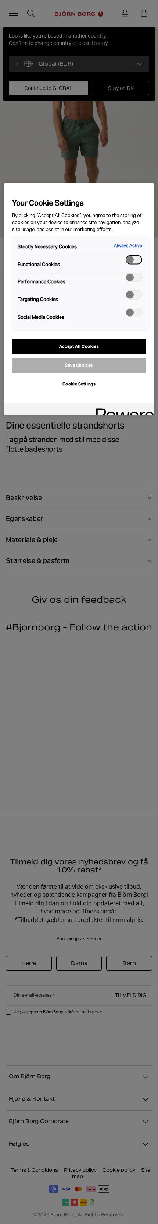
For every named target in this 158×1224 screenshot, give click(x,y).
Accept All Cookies (79, 346)
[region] (79, 299)
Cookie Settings (79, 384)
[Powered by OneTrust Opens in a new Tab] (122, 410)
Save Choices (79, 365)
